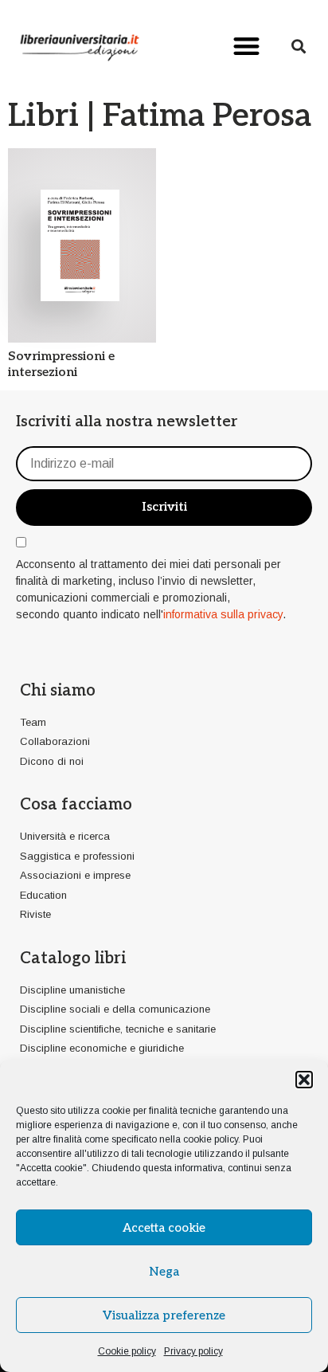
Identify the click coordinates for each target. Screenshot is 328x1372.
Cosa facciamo (76, 804)
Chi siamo (58, 690)
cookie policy (210, 1139)
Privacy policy (193, 1351)
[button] (304, 1080)
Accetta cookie (164, 1228)
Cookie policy (127, 1351)
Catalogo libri (73, 958)
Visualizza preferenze (164, 1315)
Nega (164, 1271)
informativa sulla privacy (223, 614)
